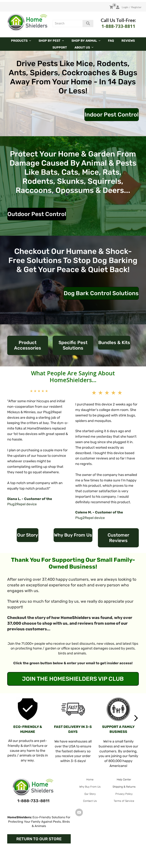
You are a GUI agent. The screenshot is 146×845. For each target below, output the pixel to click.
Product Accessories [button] (27, 345)
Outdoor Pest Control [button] (36, 214)
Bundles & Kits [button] (114, 342)
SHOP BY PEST (49, 40)
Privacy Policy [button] (124, 794)
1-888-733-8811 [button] (33, 800)
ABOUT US (82, 47)
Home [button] (90, 779)
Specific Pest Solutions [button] (73, 345)
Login (124, 7)
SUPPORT (59, 47)
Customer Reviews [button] (118, 537)
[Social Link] (79, 812)
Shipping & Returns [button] (124, 786)
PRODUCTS (19, 40)
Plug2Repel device (22, 504)
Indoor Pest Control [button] (112, 114)
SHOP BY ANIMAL (84, 40)
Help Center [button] (124, 779)
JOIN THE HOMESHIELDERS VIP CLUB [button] (73, 678)
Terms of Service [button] (124, 801)
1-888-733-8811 (118, 26)
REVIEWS (128, 40)
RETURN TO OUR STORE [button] (39, 838)
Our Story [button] (27, 535)
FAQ (111, 40)
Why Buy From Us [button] (73, 535)
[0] (111, 7)
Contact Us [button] (90, 801)
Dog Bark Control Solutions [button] (101, 293)
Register (136, 7)
